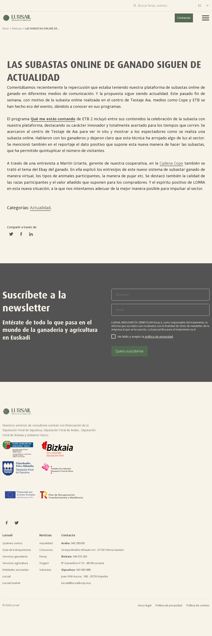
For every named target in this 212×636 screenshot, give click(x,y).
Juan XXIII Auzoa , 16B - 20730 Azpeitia (84, 576)
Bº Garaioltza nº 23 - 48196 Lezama (82, 563)
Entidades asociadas (15, 570)
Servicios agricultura (15, 563)
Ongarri (44, 563)
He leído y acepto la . (145, 337)
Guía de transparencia (16, 550)
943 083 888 (75, 570)
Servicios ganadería (15, 556)
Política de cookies (198, 605)
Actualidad (40, 207)
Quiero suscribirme (129, 351)
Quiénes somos (12, 543)
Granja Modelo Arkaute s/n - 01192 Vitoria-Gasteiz (92, 550)
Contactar (183, 18)
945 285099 (73, 543)
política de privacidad (159, 337)
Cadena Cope (171, 163)
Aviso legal (144, 605)
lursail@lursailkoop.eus (76, 583)
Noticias (17, 28)
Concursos (46, 550)
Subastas (45, 570)
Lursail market (11, 583)
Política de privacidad (168, 605)
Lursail (6, 576)
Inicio (5, 28)
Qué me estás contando (53, 118)
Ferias (43, 556)
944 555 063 (74, 556)
